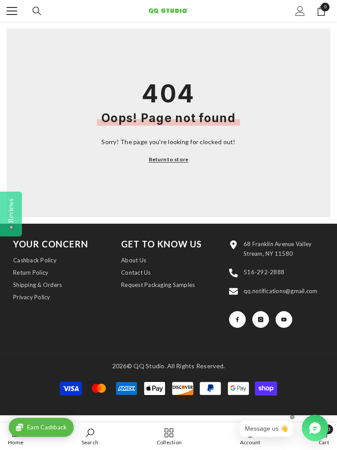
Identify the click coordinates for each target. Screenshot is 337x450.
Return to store (169, 159)
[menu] (12, 11)
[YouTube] (284, 319)
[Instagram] (260, 319)
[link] (90, 436)
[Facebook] (237, 319)
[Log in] (300, 11)
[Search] (37, 11)
